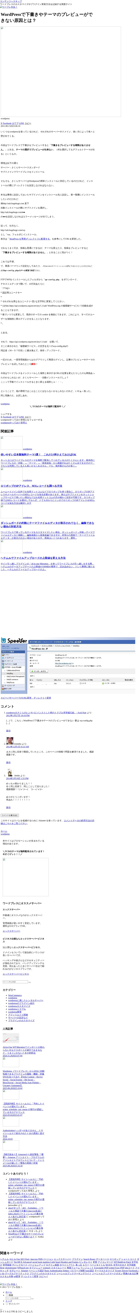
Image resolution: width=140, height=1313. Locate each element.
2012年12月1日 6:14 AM (17, 747)
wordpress (5, 404)
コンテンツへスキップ (11, 1)
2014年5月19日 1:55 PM (17, 778)
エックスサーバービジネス (16, 974)
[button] (28, 123)
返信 (8, 731)
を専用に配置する (29, 239)
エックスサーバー (11, 931)
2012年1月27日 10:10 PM (18, 715)
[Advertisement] (48, 604)
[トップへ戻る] (1, 1309)
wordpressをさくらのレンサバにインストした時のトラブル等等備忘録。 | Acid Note (46, 712)
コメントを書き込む (10, 815)
